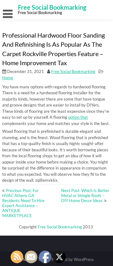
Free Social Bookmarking (73, 71)
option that (78, 117)
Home (7, 77)
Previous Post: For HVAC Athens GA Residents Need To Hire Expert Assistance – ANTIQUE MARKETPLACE (23, 203)
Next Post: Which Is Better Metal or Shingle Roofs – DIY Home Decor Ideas (85, 195)
